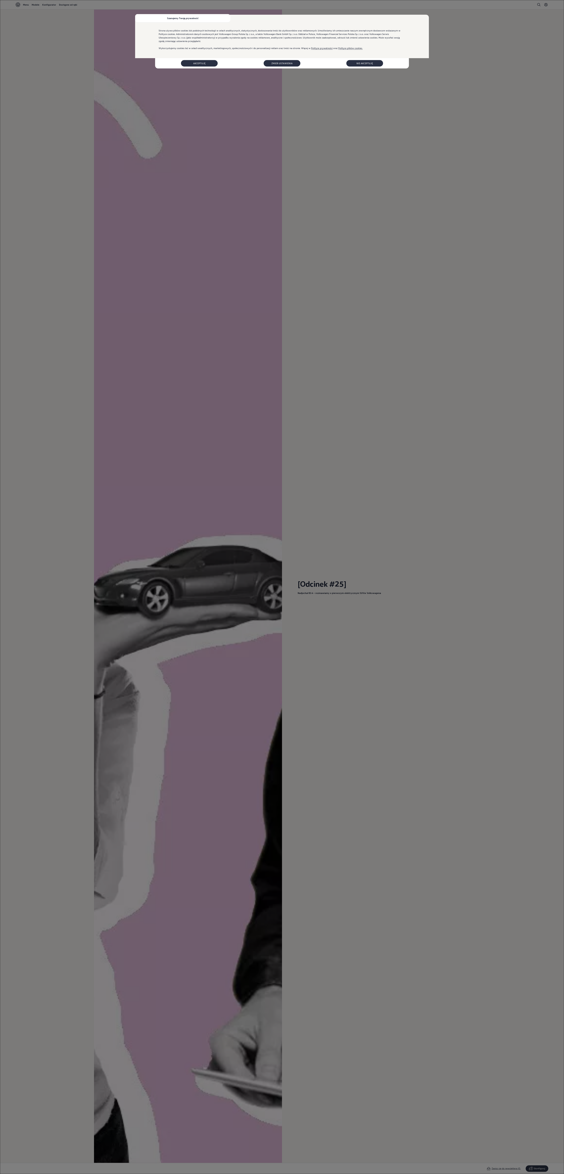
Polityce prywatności (322, 48)
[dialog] (282, 587)
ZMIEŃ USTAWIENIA (282, 63)
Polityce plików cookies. (350, 48)
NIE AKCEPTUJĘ (364, 63)
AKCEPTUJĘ (199, 63)
